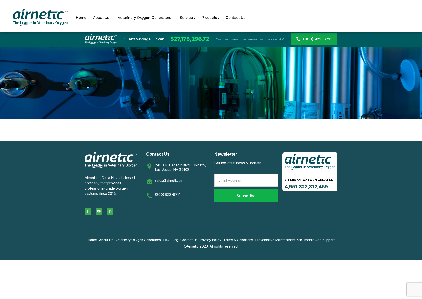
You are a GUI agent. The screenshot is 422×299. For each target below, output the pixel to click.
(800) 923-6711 (317, 39)
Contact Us (236, 17)
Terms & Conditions (238, 240)
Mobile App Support (319, 240)
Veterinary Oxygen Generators (144, 17)
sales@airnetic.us (168, 180)
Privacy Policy (210, 240)
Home (81, 17)
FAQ (166, 240)
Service (186, 17)
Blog (174, 240)
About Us (101, 17)
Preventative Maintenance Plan (278, 240)
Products (209, 17)
